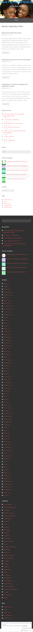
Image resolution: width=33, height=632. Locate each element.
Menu (16, 20)
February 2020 (7, 377)
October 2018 (7, 419)
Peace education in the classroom (12, 127)
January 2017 (7, 478)
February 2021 (7, 354)
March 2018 (7, 439)
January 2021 (7, 357)
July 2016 (6, 495)
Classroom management (10, 516)
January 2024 (7, 289)
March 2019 (7, 405)
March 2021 (7, 351)
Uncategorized (7, 595)
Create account (7, 199)
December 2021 (8, 337)
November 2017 (8, 450)
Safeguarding (7, 569)
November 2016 (8, 484)
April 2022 (6, 326)
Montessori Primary (9, 558)
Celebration (7, 510)
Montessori (6, 552)
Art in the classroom (9, 136)
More (22, 49)
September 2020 (8, 363)
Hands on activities (8, 541)
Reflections (6, 566)
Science (6, 572)
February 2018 (7, 442)
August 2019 (7, 391)
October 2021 (7, 343)
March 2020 (7, 374)
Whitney (8, 170)
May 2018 (6, 433)
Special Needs (7, 578)
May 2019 (6, 399)
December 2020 (8, 360)
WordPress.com (8, 207)
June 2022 (6, 320)
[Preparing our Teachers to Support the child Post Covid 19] (7, 104)
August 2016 (7, 492)
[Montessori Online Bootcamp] (7, 53)
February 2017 (7, 476)
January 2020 (7, 379)
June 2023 (6, 298)
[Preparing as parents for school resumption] (7, 77)
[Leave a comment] (5, 53)
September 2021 (8, 346)
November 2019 (8, 385)
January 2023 (7, 303)
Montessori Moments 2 (9, 140)
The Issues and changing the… (21, 166)
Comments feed (8, 205)
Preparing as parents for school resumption (16, 59)
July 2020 (6, 368)
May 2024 (6, 283)
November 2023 (8, 292)
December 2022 (8, 306)
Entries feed (7, 203)
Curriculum (6, 521)
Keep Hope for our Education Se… (20, 170)
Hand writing (7, 538)
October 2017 (7, 453)
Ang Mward (9, 166)
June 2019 (6, 396)
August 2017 (7, 459)
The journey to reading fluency (11, 119)
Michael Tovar (10, 174)
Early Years (7, 530)
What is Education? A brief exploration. (13, 123)
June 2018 (6, 430)
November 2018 (8, 416)
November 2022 (8, 309)
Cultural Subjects (8, 518)
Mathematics (7, 550)
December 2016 (8, 481)
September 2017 (8, 456)
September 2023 (8, 295)
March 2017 (7, 473)
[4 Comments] (5, 77)
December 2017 (8, 447)
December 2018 (8, 413)
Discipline (6, 527)
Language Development (10, 547)
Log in (5, 201)
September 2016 (8, 490)
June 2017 (6, 464)
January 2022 (7, 334)
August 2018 (7, 425)
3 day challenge (8, 504)
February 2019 (7, 408)
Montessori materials (9, 555)
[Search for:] (16, 151)
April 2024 (6, 286)
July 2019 (6, 394)
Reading (6, 564)
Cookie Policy (25, 625)
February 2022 (7, 331)
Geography (7, 535)
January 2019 (7, 411)
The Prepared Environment (10, 589)
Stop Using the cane (9, 581)
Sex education (7, 575)
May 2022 (6, 323)
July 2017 (6, 461)
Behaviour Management (10, 507)
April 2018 (6, 436)
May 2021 (6, 348)
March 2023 (7, 300)
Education (6, 533)
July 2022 (6, 317)
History (6, 544)
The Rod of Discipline (20, 174)
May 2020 (6, 371)
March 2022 (7, 329)
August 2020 (7, 365)
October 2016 (7, 487)
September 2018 (8, 422)
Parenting (6, 561)
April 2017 (6, 470)
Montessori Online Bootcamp (11, 33)
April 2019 (6, 402)
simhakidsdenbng (10, 161)
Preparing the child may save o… (19, 179)
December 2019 (8, 382)
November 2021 (8, 340)
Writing (6, 598)
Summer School (8, 583)
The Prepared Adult (9, 586)
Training (6, 592)
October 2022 (7, 312)
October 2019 (7, 388)
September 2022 (8, 315)
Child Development (9, 513)
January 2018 (7, 444)
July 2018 (6, 427)
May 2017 (6, 467)
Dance (5, 524)
